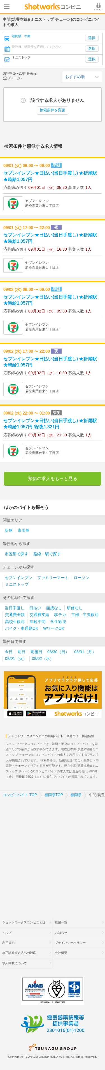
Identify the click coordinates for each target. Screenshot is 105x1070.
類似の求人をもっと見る (52, 478)
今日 (9, 652)
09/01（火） (16, 659)
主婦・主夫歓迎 (85, 615)
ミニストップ (17, 584)
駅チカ (60, 615)
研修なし (75, 608)
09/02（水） (43, 659)
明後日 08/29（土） (29, 776)
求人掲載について (14, 963)
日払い (35, 608)
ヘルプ (6, 932)
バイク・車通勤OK (21, 628)
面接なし (54, 608)
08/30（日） (58, 652)
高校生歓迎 (15, 622)
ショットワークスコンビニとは (23, 922)
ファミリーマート (53, 578)
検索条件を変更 (52, 110)
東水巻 (23, 530)
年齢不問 (37, 622)
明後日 (36, 652)
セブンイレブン (18, 578)
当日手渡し (14, 608)
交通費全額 (15, 615)
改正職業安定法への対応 (19, 952)
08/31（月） (85, 652)
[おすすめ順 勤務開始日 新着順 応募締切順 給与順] (82, 76)
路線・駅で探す (47, 554)
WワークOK (53, 628)
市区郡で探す (16, 554)
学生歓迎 (58, 622)
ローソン (81, 578)
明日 (21, 652)
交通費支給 (39, 615)
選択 (91, 49)
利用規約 (8, 942)
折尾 (9, 530)
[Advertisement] (52, 855)
